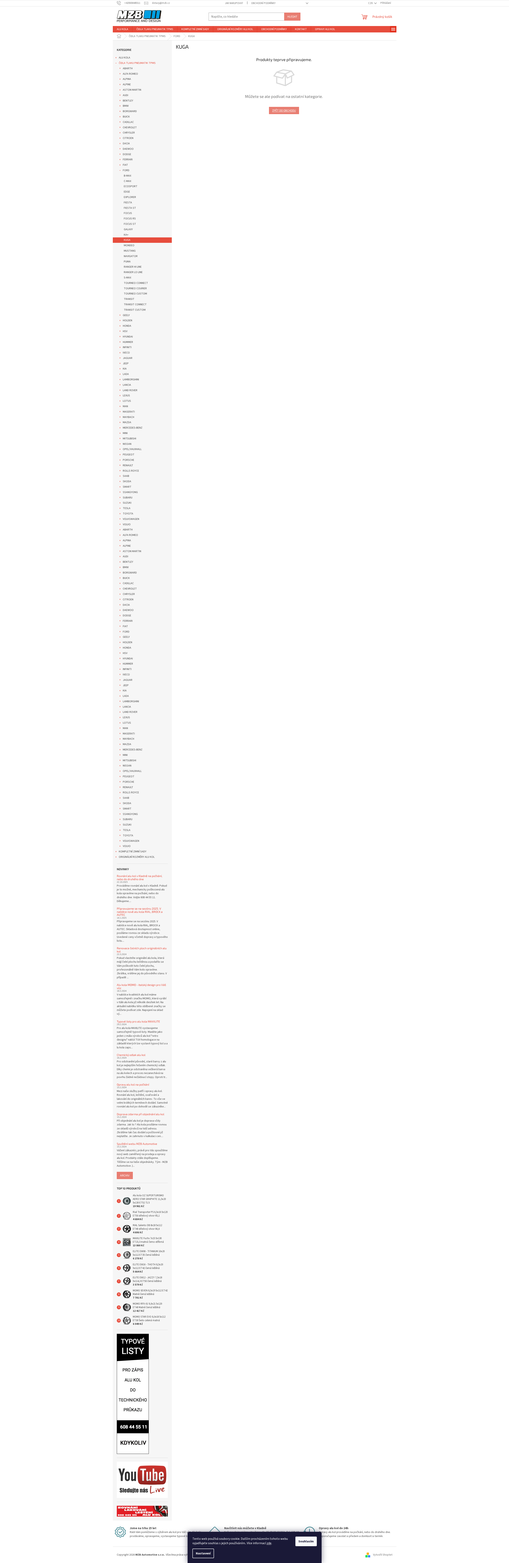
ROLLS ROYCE (131, 471)
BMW (126, 106)
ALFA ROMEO (130, 74)
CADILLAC (128, 122)
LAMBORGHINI (131, 380)
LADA (126, 374)
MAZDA (127, 422)
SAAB (126, 476)
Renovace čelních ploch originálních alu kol (142, 950)
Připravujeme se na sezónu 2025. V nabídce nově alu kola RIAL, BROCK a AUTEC (140, 911)
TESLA (126, 508)
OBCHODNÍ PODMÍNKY (263, 3)
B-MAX (127, 176)
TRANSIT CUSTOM (135, 310)
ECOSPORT (130, 186)
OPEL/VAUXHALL (132, 449)
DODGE (127, 154)
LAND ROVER (130, 390)
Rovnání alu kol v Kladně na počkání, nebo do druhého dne (139, 877)
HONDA (127, 326)
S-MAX (127, 278)
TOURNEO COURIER (135, 288)
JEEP (126, 364)
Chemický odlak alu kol (131, 1054)
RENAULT (128, 465)
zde (269, 1543)
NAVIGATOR (131, 256)
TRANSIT (129, 299)
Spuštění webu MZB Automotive (137, 1143)
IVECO (126, 353)
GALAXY (128, 229)
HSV (125, 331)
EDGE (127, 192)
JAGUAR (127, 358)
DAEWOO (128, 149)
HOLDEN (127, 320)
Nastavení (203, 1553)
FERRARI (128, 160)
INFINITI (127, 347)
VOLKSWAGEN (131, 519)
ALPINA (127, 79)
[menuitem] (122, 29)
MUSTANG (130, 251)
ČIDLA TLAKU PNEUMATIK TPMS (137, 63)
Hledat (292, 16)
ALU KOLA (124, 58)
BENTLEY (128, 101)
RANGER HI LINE (133, 267)
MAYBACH (128, 417)
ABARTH (128, 68)
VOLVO (127, 524)
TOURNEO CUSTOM (135, 294)
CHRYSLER (129, 133)
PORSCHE (128, 460)
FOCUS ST (130, 224)
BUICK (126, 117)
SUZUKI (127, 503)
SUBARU (127, 498)
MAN (125, 406)
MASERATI (129, 412)
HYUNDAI (128, 337)
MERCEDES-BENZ (132, 428)
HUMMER (128, 342)
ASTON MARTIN (132, 90)
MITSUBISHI (129, 439)
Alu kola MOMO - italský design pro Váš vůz (141, 986)
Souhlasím (306, 1541)
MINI (125, 433)
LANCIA (127, 385)
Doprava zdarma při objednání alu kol (140, 1114)
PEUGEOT (128, 455)
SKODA (127, 481)
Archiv (125, 1175)
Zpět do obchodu (284, 110)
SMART (127, 487)
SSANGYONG (130, 492)
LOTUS (127, 401)
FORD (126, 170)
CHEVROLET (130, 128)
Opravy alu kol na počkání (133, 1084)
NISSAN (127, 444)
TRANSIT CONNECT (135, 304)
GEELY (126, 315)
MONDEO (129, 245)
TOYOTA (128, 514)
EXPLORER (130, 197)
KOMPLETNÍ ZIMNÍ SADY (132, 852)
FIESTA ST (130, 208)
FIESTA (128, 203)
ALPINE (127, 84)
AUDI (125, 95)
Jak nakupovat (234, 3)
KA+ (126, 235)
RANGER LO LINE (133, 272)
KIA (125, 369)
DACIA (126, 144)
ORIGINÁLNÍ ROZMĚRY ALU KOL (137, 857)
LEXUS (126, 396)
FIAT (125, 165)
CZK (370, 3)
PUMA (127, 262)
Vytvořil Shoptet (382, 1555)
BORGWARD (130, 111)
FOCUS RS (130, 219)
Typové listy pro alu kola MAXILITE (138, 1021)
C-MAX (127, 181)
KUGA (127, 240)
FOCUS (128, 213)
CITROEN (128, 138)
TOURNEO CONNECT (136, 283)
